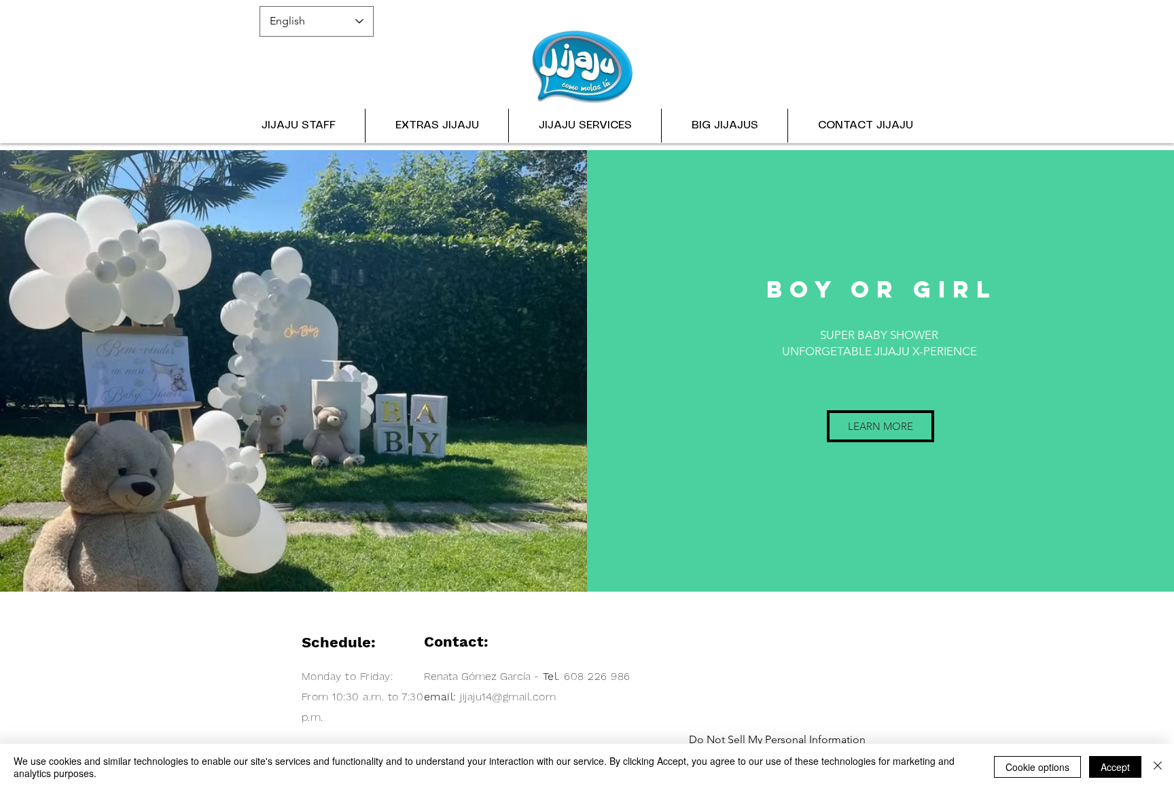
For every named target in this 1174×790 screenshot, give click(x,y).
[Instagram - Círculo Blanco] (869, 42)
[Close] (1158, 767)
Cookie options (1037, 767)
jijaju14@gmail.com (508, 696)
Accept (1115, 767)
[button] (584, 126)
